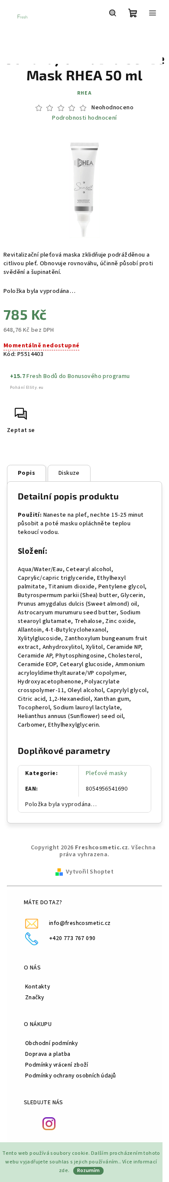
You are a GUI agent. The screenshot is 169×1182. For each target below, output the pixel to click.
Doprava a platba (47, 1054)
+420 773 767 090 (72, 938)
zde (63, 1170)
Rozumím (88, 1170)
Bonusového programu (99, 376)
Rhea (84, 93)
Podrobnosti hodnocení (84, 118)
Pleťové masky (106, 773)
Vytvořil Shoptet (90, 871)
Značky (34, 997)
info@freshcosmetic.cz (79, 923)
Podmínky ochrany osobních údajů (70, 1075)
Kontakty (37, 986)
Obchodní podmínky (51, 1043)
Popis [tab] (26, 473)
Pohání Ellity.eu (26, 387)
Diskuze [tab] (69, 473)
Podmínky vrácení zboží (56, 1065)
